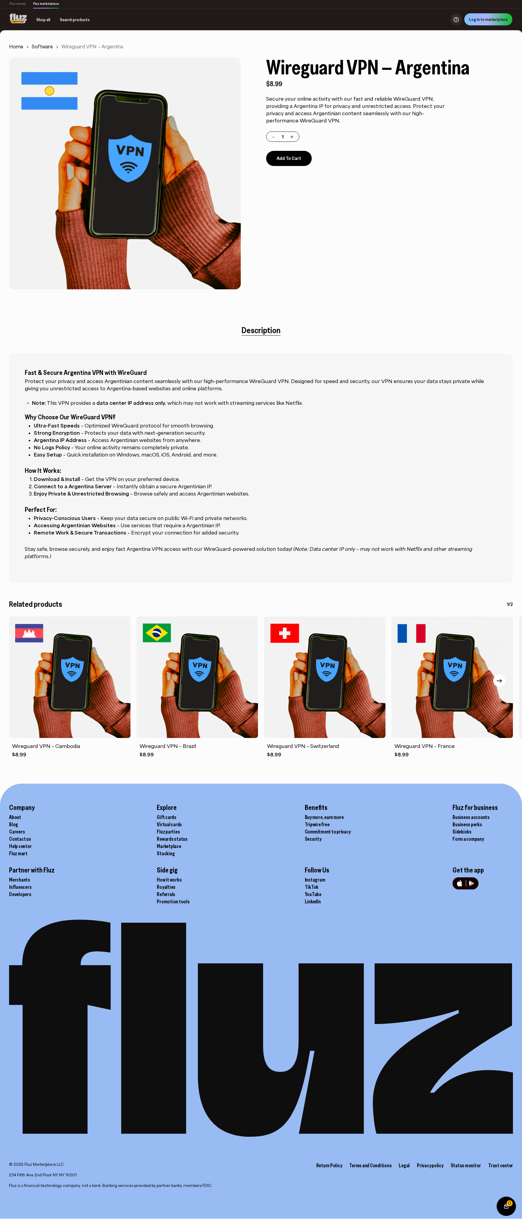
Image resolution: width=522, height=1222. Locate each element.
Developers (20, 894)
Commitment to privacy (328, 831)
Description (261, 330)
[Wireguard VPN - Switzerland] (324, 677)
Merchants (19, 879)
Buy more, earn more (324, 817)
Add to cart (289, 158)
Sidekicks (462, 831)
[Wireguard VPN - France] (452, 677)
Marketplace (169, 846)
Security (313, 839)
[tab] (261, 330)
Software (42, 46)
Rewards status (172, 839)
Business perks (467, 824)
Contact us (20, 839)
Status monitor (466, 1165)
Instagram (315, 879)
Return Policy (329, 1165)
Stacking (166, 853)
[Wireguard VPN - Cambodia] (69, 677)
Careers (17, 831)
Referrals (166, 894)
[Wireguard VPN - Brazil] (197, 677)
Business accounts (471, 817)
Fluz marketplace (46, 3)
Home (16, 46)
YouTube (313, 894)
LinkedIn (313, 901)
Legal (404, 1165)
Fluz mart (18, 853)
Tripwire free (317, 824)
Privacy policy (430, 1165)
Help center (20, 846)
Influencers (20, 887)
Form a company (468, 839)
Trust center (500, 1165)
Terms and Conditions (370, 1165)
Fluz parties (168, 831)
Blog (13, 824)
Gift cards (166, 817)
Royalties (166, 887)
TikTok (312, 887)
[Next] (499, 681)
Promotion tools (173, 901)
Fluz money (18, 3)
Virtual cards (169, 824)
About (15, 817)
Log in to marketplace (488, 19)
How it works (169, 879)
